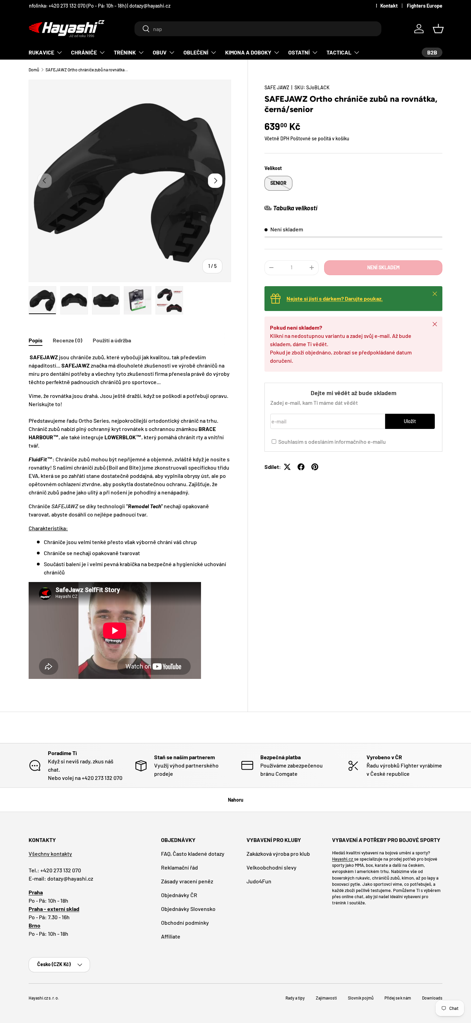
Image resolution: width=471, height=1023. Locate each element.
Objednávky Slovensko (188, 908)
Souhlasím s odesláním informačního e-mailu (332, 441)
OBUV (160, 52)
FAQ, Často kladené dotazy (192, 853)
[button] (438, 28)
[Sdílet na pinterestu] (315, 467)
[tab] (35, 340)
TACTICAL (339, 52)
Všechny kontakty (50, 853)
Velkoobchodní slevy (272, 867)
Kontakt (389, 6)
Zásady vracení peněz (187, 881)
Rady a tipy (295, 997)
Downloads (432, 997)
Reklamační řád (179, 867)
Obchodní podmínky (185, 922)
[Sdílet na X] (287, 467)
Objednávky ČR (179, 895)
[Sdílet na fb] (301, 467)
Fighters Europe (424, 6)
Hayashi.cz (343, 859)
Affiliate (170, 936)
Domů (34, 69)
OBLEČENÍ (195, 52)
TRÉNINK (125, 52)
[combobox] (257, 28)
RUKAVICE (41, 52)
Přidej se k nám (397, 997)
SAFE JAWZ (276, 87)
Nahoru (235, 800)
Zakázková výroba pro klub (278, 853)
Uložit (410, 421)
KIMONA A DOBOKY (248, 52)
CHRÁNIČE (84, 52)
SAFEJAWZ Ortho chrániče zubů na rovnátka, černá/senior (87, 69)
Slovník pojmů (360, 997)
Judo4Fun (259, 881)
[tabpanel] (130, 517)
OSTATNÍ (299, 52)
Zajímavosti (326, 997)
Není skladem (383, 267)
